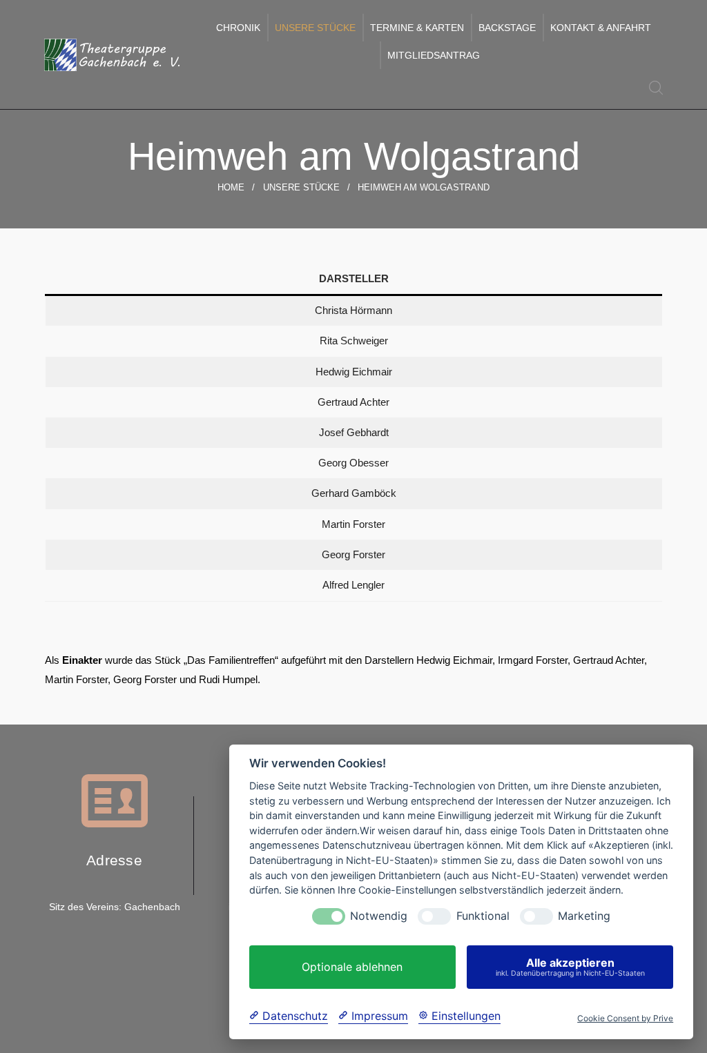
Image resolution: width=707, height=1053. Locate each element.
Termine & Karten (417, 27)
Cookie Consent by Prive (625, 1018)
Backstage (507, 27)
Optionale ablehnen (352, 967)
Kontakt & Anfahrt (600, 27)
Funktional (483, 916)
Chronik (238, 27)
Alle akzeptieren (570, 967)
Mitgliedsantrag (433, 55)
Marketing (584, 916)
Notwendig (378, 916)
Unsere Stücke (315, 27)
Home (230, 187)
